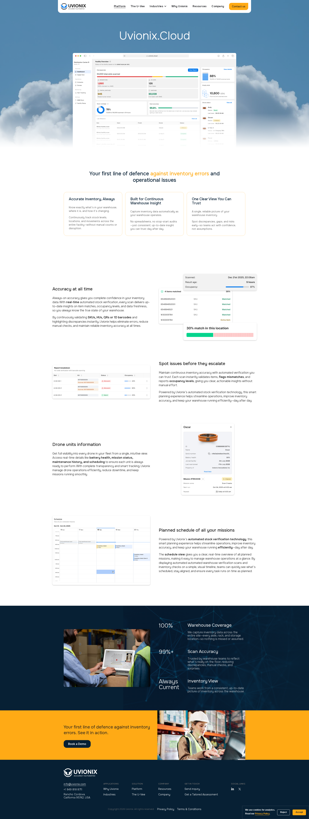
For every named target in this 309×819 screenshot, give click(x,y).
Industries (109, 794)
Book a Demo (77, 744)
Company (218, 6)
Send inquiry (192, 789)
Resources (200, 6)
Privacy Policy (165, 809)
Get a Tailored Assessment (201, 794)
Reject (283, 812)
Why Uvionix (179, 6)
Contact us (238, 6)
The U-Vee (138, 6)
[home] (73, 6)
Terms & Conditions (189, 809)
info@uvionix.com (75, 784)
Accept (299, 812)
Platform (120, 6)
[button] (158, 6)
